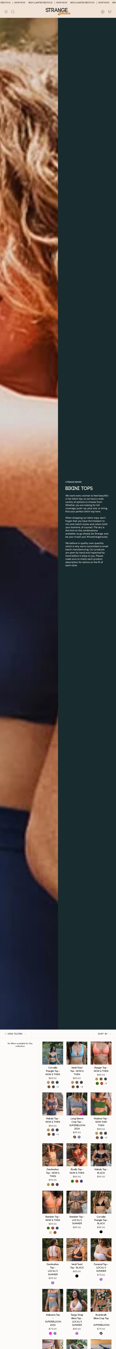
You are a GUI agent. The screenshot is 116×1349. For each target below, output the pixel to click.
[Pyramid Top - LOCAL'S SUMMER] (101, 1249)
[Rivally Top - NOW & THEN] (76, 1154)
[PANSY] (81, 1181)
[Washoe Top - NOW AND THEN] (101, 1103)
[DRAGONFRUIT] (50, 1333)
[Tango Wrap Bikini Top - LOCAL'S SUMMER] (76, 1300)
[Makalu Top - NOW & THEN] (52, 1103)
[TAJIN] (101, 1083)
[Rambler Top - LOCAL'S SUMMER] (76, 1202)
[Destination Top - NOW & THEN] (52, 1154)
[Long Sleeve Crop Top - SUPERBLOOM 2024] (76, 1103)
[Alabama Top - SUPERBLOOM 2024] (52, 1300)
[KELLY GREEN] (97, 1083)
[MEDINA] (48, 1082)
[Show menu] (6, 11)
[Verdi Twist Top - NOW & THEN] (76, 1053)
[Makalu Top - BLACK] (101, 1154)
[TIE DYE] (52, 1282)
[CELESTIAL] (57, 1082)
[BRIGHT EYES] (53, 1086)
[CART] (109, 11)
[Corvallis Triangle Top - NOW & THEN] (52, 1053)
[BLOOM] (74, 1137)
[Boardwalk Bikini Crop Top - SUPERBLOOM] (101, 1300)
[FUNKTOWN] (48, 1086)
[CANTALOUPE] (50, 1232)
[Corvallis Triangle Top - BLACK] (101, 1202)
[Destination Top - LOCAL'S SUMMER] (52, 1249)
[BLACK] (101, 1231)
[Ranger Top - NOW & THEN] (101, 1053)
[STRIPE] (79, 1137)
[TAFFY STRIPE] (52, 1082)
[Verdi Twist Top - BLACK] (76, 1249)
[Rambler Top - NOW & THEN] (52, 1202)
